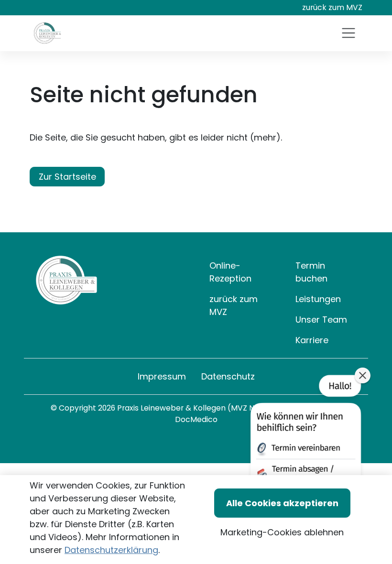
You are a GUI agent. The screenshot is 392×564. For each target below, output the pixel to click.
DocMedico (196, 419)
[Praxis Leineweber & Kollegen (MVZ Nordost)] (47, 33)
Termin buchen (311, 272)
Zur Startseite (67, 177)
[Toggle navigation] (348, 33)
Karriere (311, 340)
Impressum (162, 376)
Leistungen (318, 299)
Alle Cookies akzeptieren (282, 503)
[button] (304, 448)
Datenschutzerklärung (111, 550)
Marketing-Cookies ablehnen (282, 532)
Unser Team (321, 319)
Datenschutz (228, 376)
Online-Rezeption (230, 272)
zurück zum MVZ (332, 7)
